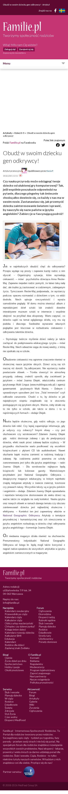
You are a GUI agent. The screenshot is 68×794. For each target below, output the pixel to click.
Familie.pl (15, 142)
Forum (32, 692)
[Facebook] (56, 11)
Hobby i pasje (12, 667)
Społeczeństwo (13, 664)
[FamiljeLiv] (62, 11)
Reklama (34, 660)
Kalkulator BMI (13, 635)
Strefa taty (45, 635)
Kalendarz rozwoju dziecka (19, 632)
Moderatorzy (37, 667)
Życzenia (34, 707)
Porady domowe (48, 641)
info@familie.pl (11, 602)
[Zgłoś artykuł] (20, 175)
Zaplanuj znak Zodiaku (17, 648)
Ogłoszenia (45, 611)
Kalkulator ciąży (13, 620)
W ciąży (9, 698)
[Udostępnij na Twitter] (63, 145)
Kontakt (34, 657)
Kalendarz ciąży (13, 617)
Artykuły (7, 133)
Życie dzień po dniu (15, 660)
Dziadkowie (45, 632)
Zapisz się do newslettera (14, 53)
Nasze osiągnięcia (40, 679)
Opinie (8, 657)
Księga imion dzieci (15, 629)
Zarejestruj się (26, 49)
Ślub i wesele (46, 623)
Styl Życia (10, 713)
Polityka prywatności (41, 682)
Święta (8, 707)
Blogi (32, 695)
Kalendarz (10, 641)
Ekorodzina (45, 614)
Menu (6, 63)
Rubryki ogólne (47, 620)
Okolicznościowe (14, 670)
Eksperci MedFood (15, 720)
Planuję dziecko (47, 626)
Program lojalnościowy (42, 670)
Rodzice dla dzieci (14, 644)
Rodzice (43, 629)
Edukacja (10, 638)
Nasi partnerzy (38, 676)
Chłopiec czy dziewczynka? (20, 626)
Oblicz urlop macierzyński (19, 623)
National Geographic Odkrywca (21, 515)
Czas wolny (11, 717)
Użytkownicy (46, 638)
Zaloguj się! (10, 49)
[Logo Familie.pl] (34, 27)
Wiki (31, 704)
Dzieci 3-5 (19, 133)
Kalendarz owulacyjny (17, 611)
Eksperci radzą (47, 617)
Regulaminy (36, 664)
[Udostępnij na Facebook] (58, 145)
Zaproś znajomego (40, 673)
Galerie (33, 701)
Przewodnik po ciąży (16, 614)
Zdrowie (9, 710)
